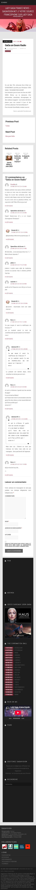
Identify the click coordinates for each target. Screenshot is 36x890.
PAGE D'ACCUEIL (9, 871)
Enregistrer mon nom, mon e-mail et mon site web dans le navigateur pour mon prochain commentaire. (18, 545)
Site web (8, 534)
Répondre (9, 206)
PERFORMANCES (7, 859)
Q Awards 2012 (25, 157)
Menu (5, 2)
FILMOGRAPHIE (6, 855)
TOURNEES (5, 863)
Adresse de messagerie (13, 528)
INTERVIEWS (5, 857)
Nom (7, 521)
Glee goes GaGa (10, 136)
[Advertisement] (18, 575)
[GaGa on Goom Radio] (14, 41)
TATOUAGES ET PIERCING (9, 861)
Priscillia (13, 184)
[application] (18, 712)
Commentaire (9, 496)
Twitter (7, 126)
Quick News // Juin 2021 (9, 164)
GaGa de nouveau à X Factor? (17, 159)
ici (28, 107)
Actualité (7, 51)
